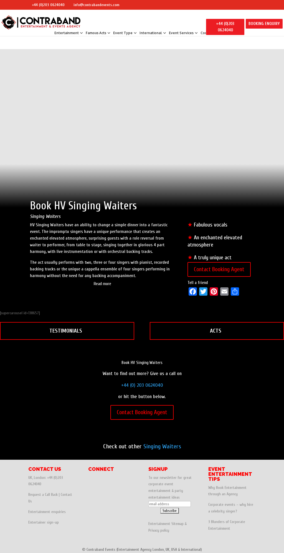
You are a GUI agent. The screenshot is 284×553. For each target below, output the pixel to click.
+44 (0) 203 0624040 (142, 385)
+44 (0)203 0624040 (48, 4)
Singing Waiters (162, 446)
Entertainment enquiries (47, 511)
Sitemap (177, 523)
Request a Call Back (43, 494)
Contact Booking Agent (219, 269)
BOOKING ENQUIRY (264, 23)
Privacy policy (158, 530)
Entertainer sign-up (43, 522)
